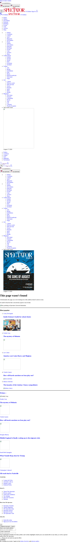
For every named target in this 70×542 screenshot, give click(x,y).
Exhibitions (10, 71)
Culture (9, 35)
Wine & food (10, 84)
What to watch (11, 83)
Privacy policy (7, 493)
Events (5, 25)
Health (8, 92)
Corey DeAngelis (8, 313)
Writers (5, 19)
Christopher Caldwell (6, 470)
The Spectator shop (8, 509)
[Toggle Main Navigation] (1, 11)
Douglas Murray (4, 434)
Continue (3, 539)
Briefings (5, 23)
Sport (8, 89)
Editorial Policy (7, 485)
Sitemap (5, 499)
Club (4, 26)
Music (8, 74)
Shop (4, 30)
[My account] (37, 11)
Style (8, 90)
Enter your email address (6, 528)
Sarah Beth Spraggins (6, 452)
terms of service (24, 541)
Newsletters (6, 20)
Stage (8, 78)
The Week (9, 95)
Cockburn (9, 34)
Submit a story (7, 483)
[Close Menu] (1, 165)
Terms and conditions (9, 494)
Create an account (5, 526)
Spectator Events (7, 512)
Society (9, 58)
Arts (8, 68)
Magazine (9, 39)
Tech (8, 37)
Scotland (9, 64)
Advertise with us (8, 482)
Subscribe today (7, 520)
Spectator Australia (8, 505)
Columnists (10, 98)
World (8, 60)
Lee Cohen (6, 352)
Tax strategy (6, 496)
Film (8, 72)
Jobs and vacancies (8, 497)
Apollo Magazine (8, 507)
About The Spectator (9, 491)
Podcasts (5, 22)
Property (9, 87)
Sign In (34, 11)
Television (9, 77)
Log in (12, 526)
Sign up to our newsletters (10, 521)
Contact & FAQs (8, 480)
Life (4, 80)
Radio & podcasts (11, 75)
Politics (9, 32)
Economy (9, 63)
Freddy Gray (6, 333)
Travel (8, 86)
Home (5, 17)
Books (8, 69)
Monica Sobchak (8, 381)
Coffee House (7, 55)
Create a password (5, 531)
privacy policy (35, 541)
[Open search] (1, 163)
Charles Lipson (7, 372)
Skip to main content (5, 0)
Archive (5, 28)
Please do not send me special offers (11, 538)
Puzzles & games (11, 106)
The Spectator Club (8, 513)
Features (9, 97)
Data (8, 61)
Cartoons (9, 104)
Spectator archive (8, 510)
